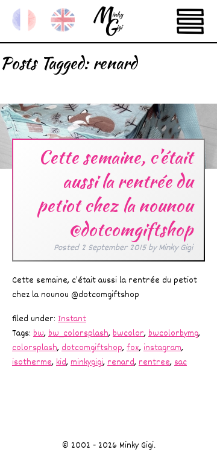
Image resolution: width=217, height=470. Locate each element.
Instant (72, 319)
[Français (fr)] (24, 20)
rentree (154, 362)
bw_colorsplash (78, 333)
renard (120, 362)
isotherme (32, 362)
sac (180, 362)
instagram (162, 348)
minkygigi (87, 362)
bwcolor (128, 333)
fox (133, 348)
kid (61, 362)
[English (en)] (63, 20)
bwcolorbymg (173, 333)
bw (38, 333)
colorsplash (34, 348)
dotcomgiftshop (91, 348)
